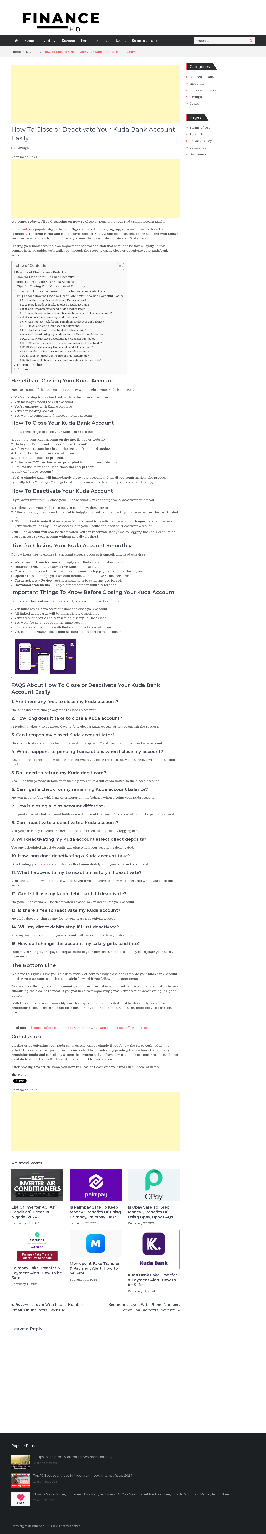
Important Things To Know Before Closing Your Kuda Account (63, 291)
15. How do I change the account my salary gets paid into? (63, 360)
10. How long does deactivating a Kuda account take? (60, 338)
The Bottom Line (29, 364)
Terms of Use (200, 127)
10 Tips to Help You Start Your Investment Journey (72, 1457)
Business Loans (144, 41)
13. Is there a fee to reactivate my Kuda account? (57, 351)
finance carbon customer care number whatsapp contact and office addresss (89, 1028)
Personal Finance (95, 41)
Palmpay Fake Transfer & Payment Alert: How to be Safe (36, 1273)
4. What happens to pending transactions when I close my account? (69, 313)
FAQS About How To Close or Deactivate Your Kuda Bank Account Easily (70, 296)
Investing (48, 41)
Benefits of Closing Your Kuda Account (45, 272)
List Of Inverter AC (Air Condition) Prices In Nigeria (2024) (33, 1212)
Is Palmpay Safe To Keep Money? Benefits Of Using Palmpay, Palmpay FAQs (95, 1212)
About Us (197, 134)
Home (29, 41)
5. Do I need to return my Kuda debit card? (53, 317)
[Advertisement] (95, 94)
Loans (121, 41)
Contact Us (198, 147)
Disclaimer (198, 154)
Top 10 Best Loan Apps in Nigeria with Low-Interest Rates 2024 (82, 1475)
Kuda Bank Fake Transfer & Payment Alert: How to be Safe (152, 1280)
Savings (68, 41)
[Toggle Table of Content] (118, 266)
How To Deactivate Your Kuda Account (45, 281)
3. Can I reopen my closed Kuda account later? (55, 308)
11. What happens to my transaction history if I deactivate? (64, 343)
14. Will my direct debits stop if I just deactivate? (57, 355)
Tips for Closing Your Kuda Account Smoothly (51, 286)
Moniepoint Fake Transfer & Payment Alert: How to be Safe (95, 1268)
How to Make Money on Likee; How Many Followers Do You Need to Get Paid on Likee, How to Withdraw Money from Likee (131, 1494)
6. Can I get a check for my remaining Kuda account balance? (64, 321)
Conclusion (25, 369)
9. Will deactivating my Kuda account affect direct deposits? (64, 334)
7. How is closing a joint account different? (52, 326)
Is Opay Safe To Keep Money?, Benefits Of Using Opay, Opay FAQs (150, 1212)
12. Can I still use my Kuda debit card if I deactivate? (60, 347)
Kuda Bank (19, 229)
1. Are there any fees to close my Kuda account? (55, 300)
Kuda (56, 601)
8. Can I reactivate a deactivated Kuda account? (55, 330)
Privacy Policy (201, 141)
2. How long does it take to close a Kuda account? (57, 304)
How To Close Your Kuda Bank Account (45, 277)
